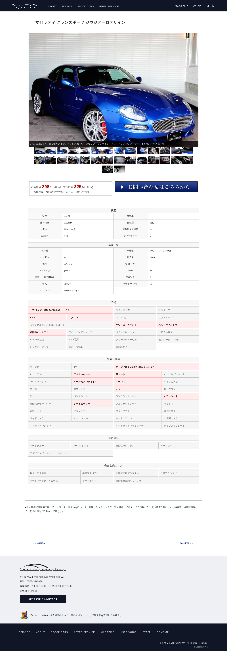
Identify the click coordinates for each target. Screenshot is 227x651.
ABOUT (52, 6)
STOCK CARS (59, 632)
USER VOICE (128, 632)
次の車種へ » (186, 543)
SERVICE (67, 6)
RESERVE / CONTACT (43, 599)
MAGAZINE (181, 6)
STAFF (147, 632)
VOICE (197, 6)
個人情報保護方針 (200, 647)
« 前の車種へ (39, 543)
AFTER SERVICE (109, 6)
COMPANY (163, 632)
